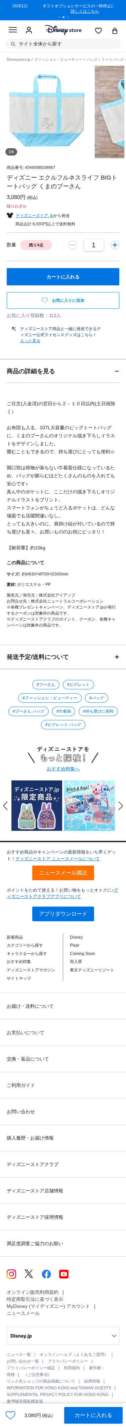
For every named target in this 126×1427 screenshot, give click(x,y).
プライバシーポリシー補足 (31, 1368)
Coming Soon (82, 953)
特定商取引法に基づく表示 (35, 1299)
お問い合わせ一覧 (23, 1361)
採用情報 (92, 1381)
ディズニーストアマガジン (31, 970)
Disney (76, 937)
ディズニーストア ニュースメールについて (57, 858)
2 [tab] (65, 18)
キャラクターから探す (27, 953)
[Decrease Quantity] (72, 245)
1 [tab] (61, 18)
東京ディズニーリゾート (92, 970)
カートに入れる (93, 1415)
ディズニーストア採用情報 (35, 1217)
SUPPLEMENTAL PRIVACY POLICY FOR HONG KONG (58, 1394)
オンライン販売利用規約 (32, 1292)
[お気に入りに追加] (10, 1415)
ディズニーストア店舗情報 (35, 1190)
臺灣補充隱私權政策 (25, 1401)
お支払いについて (25, 1032)
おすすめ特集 (19, 961)
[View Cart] (115, 31)
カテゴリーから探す (25, 945)
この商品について (25, 562)
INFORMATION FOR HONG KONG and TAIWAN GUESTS (59, 1388)
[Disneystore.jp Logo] (63, 29)
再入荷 (76, 961)
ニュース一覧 (19, 1354)
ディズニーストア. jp (34, 215)
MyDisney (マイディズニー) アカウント (48, 1306)
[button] (5, 806)
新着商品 (15, 937)
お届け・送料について (30, 1006)
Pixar (74, 945)
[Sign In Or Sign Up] (29, 30)
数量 (11, 244)
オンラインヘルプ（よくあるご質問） (74, 1354)
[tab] (63, 371)
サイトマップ (19, 978)
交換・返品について (28, 1058)
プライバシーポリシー (68, 1361)
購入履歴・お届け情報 (30, 1138)
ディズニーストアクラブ (32, 1164)
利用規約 (72, 1368)
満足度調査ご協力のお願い (35, 1243)
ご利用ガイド (21, 1085)
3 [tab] (70, 18)
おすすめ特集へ (63, 768)
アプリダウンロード (63, 914)
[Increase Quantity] (115, 245)
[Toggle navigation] (12, 31)
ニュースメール (23, 1313)
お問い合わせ (21, 1111)
